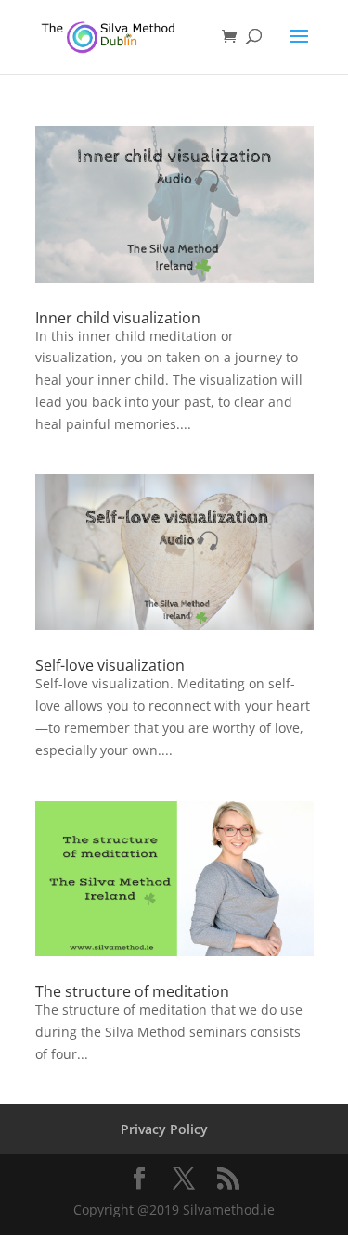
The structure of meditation (132, 991)
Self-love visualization (110, 665)
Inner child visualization (117, 318)
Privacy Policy (164, 1129)
